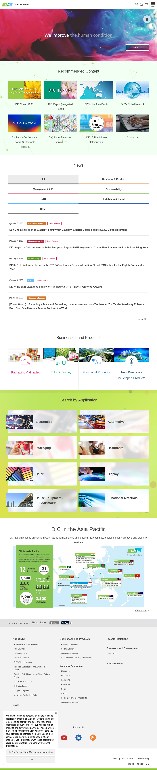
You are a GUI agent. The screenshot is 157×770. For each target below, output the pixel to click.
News (16, 705)
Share (35, 622)
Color (63, 689)
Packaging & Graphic (70, 644)
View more (141, 610)
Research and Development (123, 648)
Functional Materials (69, 702)
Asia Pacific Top (138, 763)
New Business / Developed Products (76, 658)
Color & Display (67, 649)
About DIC (19, 639)
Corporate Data (20, 653)
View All (142, 319)
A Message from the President (26, 644)
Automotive (66, 675)
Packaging (65, 680)
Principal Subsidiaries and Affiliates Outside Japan (32, 675)
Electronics (65, 671)
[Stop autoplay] (147, 19)
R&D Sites (112, 654)
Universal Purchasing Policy (26, 695)
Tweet (43, 622)
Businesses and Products (75, 639)
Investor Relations (117, 639)
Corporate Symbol (21, 691)
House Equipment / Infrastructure (74, 698)
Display (64, 693)
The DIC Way (19, 649)
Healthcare (65, 684)
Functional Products (69, 653)
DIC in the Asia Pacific (23, 682)
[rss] (93, 737)
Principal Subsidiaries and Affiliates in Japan (29, 668)
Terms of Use (127, 759)
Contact (114, 759)
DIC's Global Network (23, 662)
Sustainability (115, 663)
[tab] (43, 179)
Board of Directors (21, 658)
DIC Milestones (20, 686)
